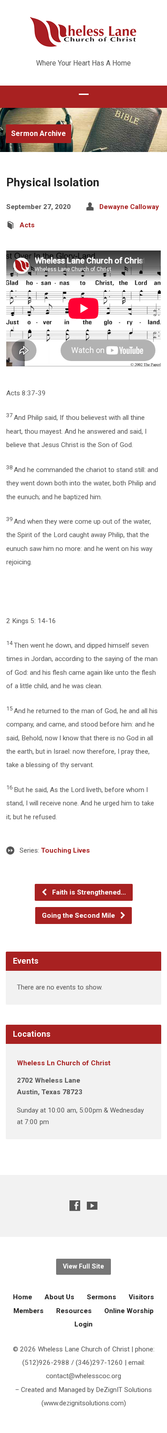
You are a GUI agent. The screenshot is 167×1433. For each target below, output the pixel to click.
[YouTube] (92, 1205)
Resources (74, 1311)
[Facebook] (74, 1205)
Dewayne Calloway (129, 207)
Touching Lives (65, 850)
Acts (27, 225)
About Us (59, 1297)
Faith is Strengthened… (88, 892)
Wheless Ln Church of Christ (63, 1063)
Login (83, 1324)
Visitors (141, 1297)
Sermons (101, 1297)
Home (22, 1297)
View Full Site (83, 1266)
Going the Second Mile (79, 916)
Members (28, 1311)
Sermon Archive (38, 133)
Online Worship (129, 1311)
